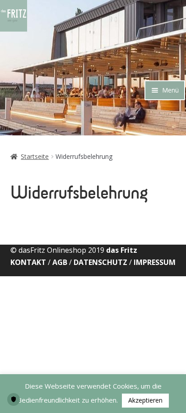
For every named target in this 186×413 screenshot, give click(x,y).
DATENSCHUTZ (100, 262)
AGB (59, 262)
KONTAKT (29, 262)
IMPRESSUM (155, 262)
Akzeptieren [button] (145, 400)
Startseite (35, 156)
